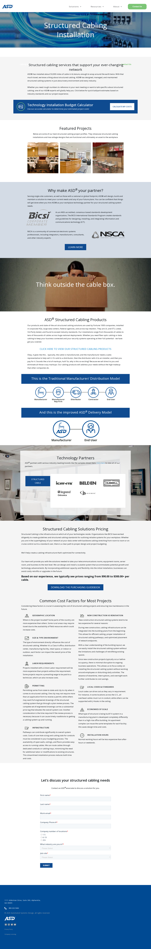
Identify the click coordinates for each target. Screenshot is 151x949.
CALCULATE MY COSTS (122, 106)
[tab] (37, 481)
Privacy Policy (9, 929)
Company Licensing (10, 934)
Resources (96, 6)
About (116, 6)
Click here (101, 463)
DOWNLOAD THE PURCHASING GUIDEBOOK (75, 587)
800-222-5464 (14, 908)
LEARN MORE (75, 247)
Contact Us (137, 6)
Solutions (74, 6)
